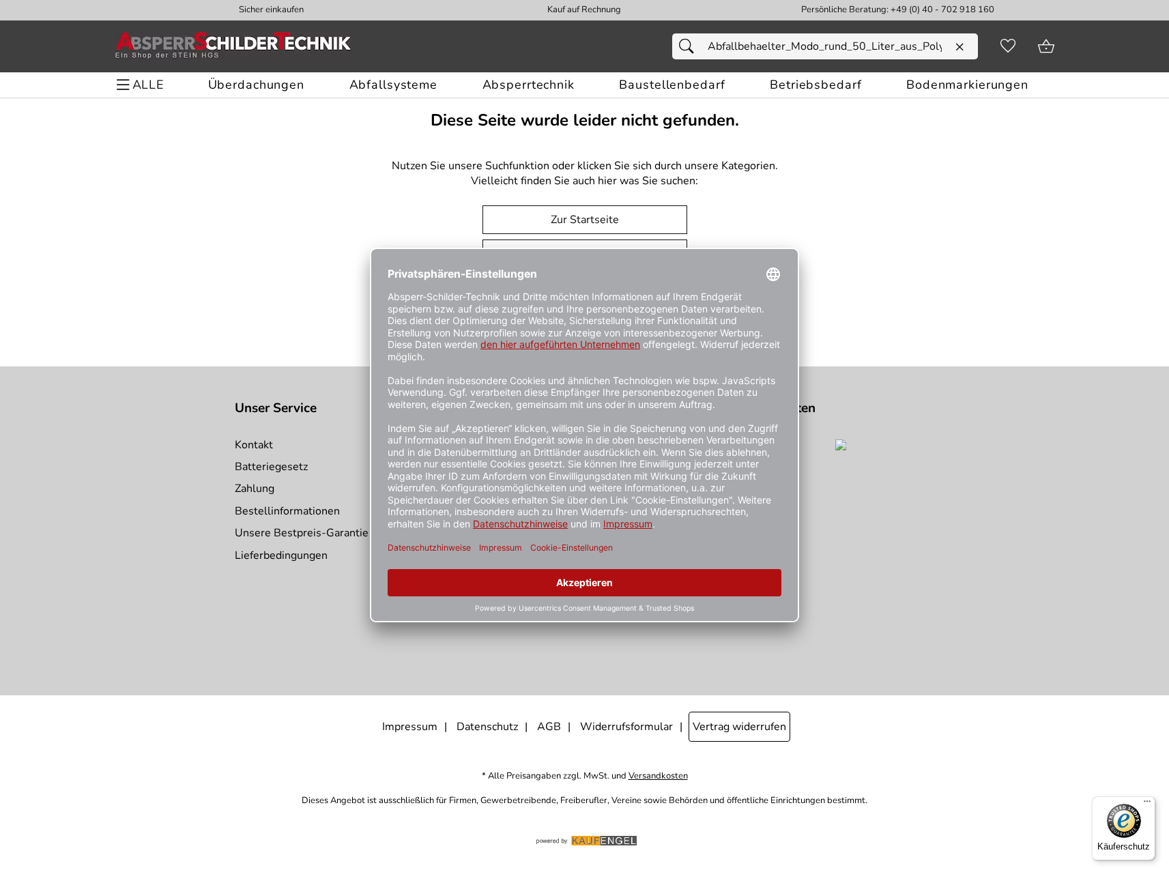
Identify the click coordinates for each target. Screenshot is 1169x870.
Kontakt (254, 444)
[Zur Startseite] (233, 46)
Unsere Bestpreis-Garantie (302, 532)
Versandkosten (658, 776)
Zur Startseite (585, 219)
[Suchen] (690, 46)
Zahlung (254, 488)
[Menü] (1147, 804)
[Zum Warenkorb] (1046, 46)
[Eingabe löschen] (959, 47)
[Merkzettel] (1008, 46)
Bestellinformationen (287, 511)
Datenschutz (487, 726)
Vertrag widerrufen (739, 726)
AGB (549, 726)
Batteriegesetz (271, 466)
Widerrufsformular (626, 726)
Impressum (409, 726)
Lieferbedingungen (281, 555)
